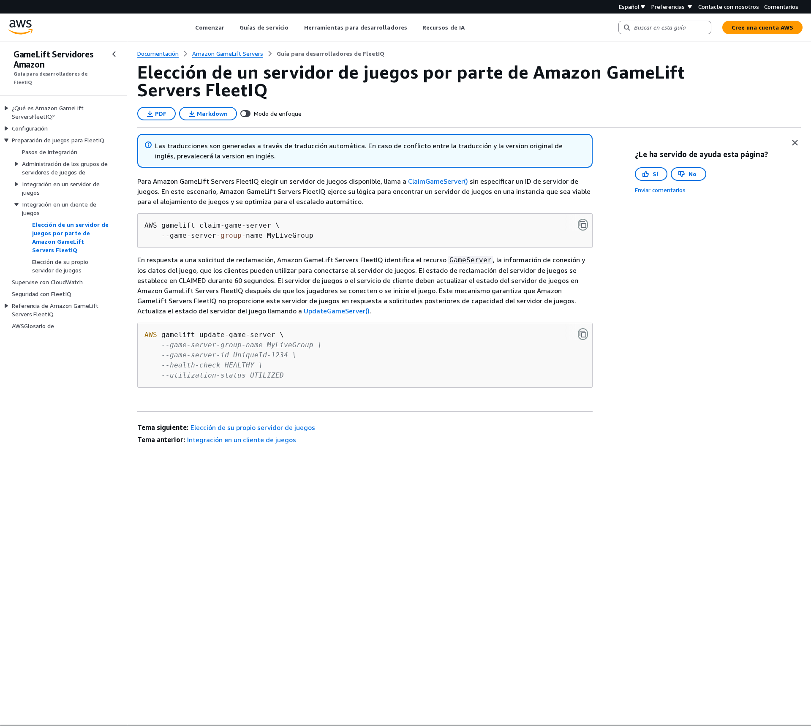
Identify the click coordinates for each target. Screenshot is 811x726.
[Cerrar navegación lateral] (114, 54)
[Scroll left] (188, 27)
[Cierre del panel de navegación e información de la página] (795, 143)
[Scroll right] (470, 27)
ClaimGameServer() (438, 181)
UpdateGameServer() (337, 311)
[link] (330, 53)
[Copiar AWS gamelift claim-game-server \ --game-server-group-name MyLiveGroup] (583, 225)
